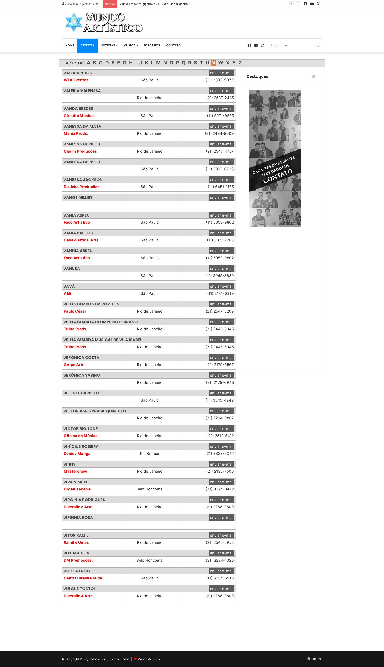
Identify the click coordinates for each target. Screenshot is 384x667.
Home (69, 45)
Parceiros (152, 45)
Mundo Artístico (149, 659)
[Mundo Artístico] (103, 22)
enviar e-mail (221, 73)
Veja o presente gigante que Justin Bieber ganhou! (155, 4)
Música (129, 45)
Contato (173, 45)
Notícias (108, 45)
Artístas (87, 45)
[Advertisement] (236, 23)
